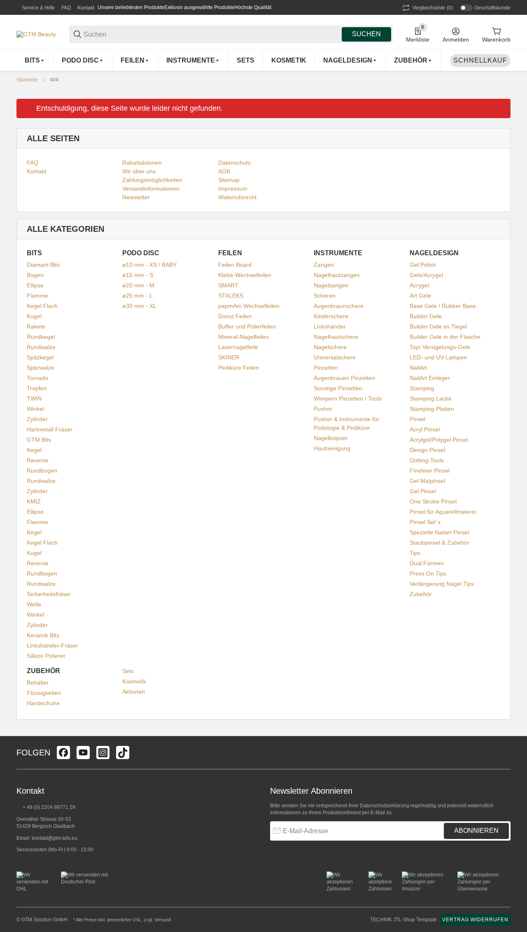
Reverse (38, 460)
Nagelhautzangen (337, 275)
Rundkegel (41, 336)
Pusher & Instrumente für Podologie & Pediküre (346, 423)
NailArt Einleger (430, 378)
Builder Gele (426, 316)
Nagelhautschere (336, 336)
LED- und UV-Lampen (438, 357)
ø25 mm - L (137, 295)
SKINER (228, 357)
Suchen (366, 33)
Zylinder (37, 419)
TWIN (34, 398)
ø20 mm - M (138, 285)
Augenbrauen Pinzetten (344, 378)
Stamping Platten (432, 408)
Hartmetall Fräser (49, 429)
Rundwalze (41, 347)
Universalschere (335, 357)
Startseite (26, 79)
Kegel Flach (42, 306)
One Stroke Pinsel (433, 501)
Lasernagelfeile (238, 347)
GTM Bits (39, 439)
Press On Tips (428, 573)
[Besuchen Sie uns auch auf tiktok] (122, 752)
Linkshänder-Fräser (52, 645)
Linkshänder (330, 326)
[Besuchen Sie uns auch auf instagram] (103, 752)
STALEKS (230, 295)
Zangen (324, 264)
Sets (128, 671)
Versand (162, 919)
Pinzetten (326, 367)
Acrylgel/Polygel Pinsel (439, 439)
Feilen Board (235, 264)
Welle (34, 604)
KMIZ (34, 501)
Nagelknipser (331, 438)
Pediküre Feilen (238, 367)
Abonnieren (476, 830)
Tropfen (37, 388)
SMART (228, 285)
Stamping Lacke (431, 398)
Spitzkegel (40, 357)
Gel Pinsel (423, 491)
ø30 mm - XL (139, 306)
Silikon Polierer (46, 655)
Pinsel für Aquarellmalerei (443, 511)
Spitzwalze (40, 367)
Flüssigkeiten (44, 693)
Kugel (34, 316)
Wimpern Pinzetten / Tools (348, 398)
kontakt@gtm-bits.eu (54, 838)
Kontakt (85, 8)
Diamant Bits (43, 264)
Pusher (323, 408)
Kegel (34, 450)
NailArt (418, 367)
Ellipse (35, 285)
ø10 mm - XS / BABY (149, 264)
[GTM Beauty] (36, 33)
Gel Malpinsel (427, 481)
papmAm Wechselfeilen (249, 306)
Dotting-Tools (427, 460)
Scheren (325, 295)
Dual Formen (427, 563)
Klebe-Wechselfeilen (244, 275)
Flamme (37, 295)
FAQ (66, 8)
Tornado (37, 378)
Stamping (422, 388)
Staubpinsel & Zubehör (439, 542)
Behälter (38, 682)
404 (54, 79)
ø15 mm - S (137, 275)
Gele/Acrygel (426, 275)
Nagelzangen (331, 285)
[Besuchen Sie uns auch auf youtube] (83, 752)
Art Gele (420, 295)
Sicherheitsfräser (49, 594)
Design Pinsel (427, 450)
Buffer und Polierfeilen (247, 326)
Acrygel (419, 285)
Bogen (35, 275)
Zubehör (421, 594)
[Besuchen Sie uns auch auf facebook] (63, 752)
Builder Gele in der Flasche (445, 336)
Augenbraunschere (339, 306)
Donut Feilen (235, 316)
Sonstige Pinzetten (338, 388)
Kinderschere (331, 316)
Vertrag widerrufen (475, 920)
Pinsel (417, 419)
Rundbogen (42, 470)
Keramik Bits (43, 635)
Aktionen (133, 691)
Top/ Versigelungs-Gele (440, 347)
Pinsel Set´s (425, 522)
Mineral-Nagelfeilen (243, 336)
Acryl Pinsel (425, 429)
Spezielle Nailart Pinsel (439, 532)
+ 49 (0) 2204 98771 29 (48, 807)
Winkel (35, 408)
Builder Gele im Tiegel (438, 326)
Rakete (36, 326)
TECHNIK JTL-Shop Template (403, 920)
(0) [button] (433, 8)
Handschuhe (43, 703)
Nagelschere (330, 347)
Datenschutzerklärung (384, 806)
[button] (504, 752)
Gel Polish (423, 264)
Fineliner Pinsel (430, 470)
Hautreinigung (332, 448)
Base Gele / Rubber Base (443, 306)
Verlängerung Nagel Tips (442, 583)
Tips (415, 553)
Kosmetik (134, 681)
